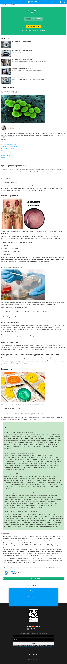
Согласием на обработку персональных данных (43, 646)
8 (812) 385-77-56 (64, 1)
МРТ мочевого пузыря (9, 314)
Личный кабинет (60, 1)
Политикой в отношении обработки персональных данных (25, 646)
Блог (30, 654)
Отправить (33, 643)
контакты (35, 654)
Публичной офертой (50, 645)
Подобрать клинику (33, 19)
